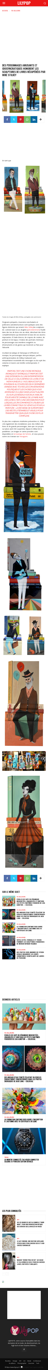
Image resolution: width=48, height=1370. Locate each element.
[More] (40, 119)
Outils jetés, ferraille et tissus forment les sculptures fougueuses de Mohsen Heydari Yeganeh (30, 942)
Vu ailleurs (15, 10)
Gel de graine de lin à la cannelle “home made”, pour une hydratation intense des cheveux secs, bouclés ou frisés (30, 1224)
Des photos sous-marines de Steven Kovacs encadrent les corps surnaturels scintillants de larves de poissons (30, 955)
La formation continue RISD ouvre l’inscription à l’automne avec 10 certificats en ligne (29, 928)
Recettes (8, 1361)
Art (24, 1361)
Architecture (37, 1361)
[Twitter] (13, 119)
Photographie (22, 1363)
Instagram (24, 436)
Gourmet (31, 1363)
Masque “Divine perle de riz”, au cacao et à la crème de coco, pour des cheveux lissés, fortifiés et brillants (31, 1262)
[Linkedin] (34, 119)
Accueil (5, 10)
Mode (29, 1361)
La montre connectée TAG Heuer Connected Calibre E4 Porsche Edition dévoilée (21, 1160)
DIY (18, 1219)
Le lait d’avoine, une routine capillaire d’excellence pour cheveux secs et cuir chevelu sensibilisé (30, 1243)
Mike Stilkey (28, 327)
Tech (6, 1157)
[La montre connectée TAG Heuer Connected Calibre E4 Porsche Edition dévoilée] (24, 1141)
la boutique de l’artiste (22, 434)
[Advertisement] (24, 37)
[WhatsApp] (27, 119)
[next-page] (7, 1273)
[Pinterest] (20, 119)
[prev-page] (3, 1273)
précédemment (34, 330)
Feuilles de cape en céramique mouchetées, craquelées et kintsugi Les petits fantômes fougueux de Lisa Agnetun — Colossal (31, 902)
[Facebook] (7, 119)
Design (15, 1361)
